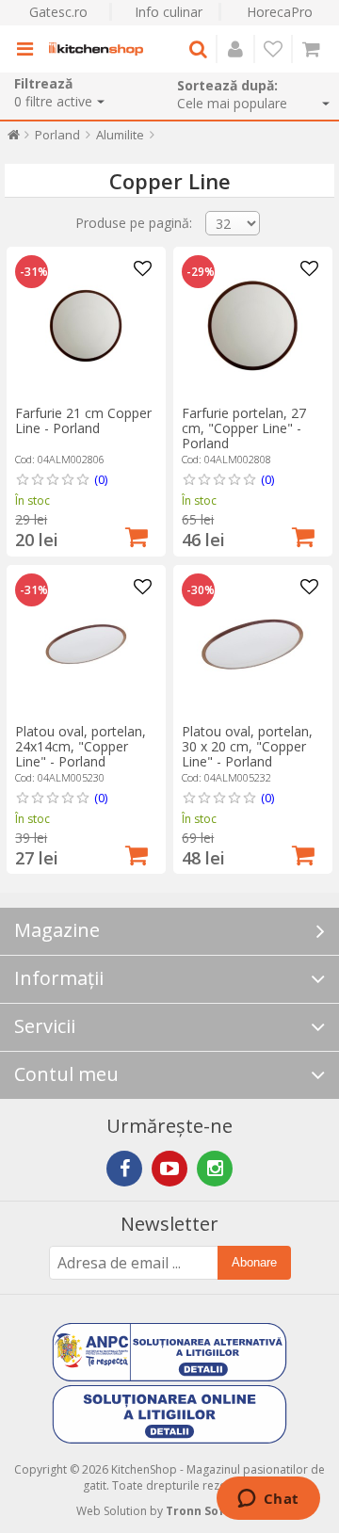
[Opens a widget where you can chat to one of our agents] (268, 1500)
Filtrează (43, 83)
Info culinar (168, 12)
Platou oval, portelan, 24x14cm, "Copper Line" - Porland (80, 746)
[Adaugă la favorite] (143, 269)
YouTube (169, 1168)
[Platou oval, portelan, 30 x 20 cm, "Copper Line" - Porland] (252, 644)
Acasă (14, 139)
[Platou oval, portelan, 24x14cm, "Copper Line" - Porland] (85, 644)
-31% (34, 272)
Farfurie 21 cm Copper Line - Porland (83, 420)
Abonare (254, 1262)
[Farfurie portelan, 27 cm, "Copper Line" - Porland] (252, 325)
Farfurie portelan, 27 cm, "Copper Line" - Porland (244, 428)
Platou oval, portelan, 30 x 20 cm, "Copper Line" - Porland (247, 746)
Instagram (215, 1168)
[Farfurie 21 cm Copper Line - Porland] (85, 325)
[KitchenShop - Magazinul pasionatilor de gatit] (96, 49)
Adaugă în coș (136, 535)
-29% (200, 272)
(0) (100, 479)
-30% (200, 590)
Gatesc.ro (58, 12)
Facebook (124, 1168)
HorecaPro (280, 12)
